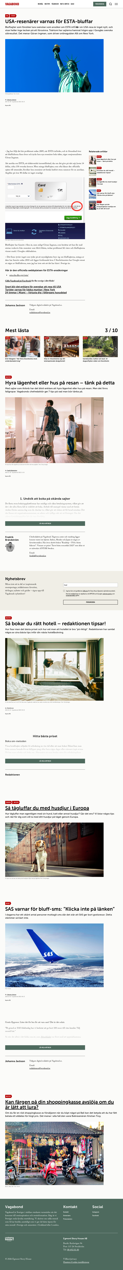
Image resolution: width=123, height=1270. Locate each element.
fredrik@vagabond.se (37, 556)
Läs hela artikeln (45, 523)
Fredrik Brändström (12, 470)
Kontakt (66, 1212)
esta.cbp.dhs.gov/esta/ (18, 275)
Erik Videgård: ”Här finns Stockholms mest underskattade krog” (21, 360)
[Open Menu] (116, 4)
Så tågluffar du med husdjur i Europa (107, 183)
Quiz (72, 4)
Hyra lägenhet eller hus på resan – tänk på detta (106, 160)
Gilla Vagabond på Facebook (18, 281)
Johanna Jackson (11, 100)
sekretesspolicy (107, 594)
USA (7, 16)
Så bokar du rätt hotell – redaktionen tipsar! (106, 171)
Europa (8, 802)
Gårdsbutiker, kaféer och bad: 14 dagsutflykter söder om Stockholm (96, 360)
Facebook (95, 1215)
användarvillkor (70, 595)
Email (65, 585)
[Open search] (110, 4)
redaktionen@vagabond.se (39, 312)
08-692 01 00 (73, 1250)
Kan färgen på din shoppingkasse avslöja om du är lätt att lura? (106, 206)
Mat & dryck (64, 4)
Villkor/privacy (70, 1259)
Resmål (40, 4)
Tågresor (55, 4)
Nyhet (13, 16)
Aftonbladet (46, 1037)
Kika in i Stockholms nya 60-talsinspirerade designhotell (55, 360)
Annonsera (66, 1215)
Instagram (95, 1212)
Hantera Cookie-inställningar (76, 1262)
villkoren (85, 591)
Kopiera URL (8, 105)
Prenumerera (99, 4)
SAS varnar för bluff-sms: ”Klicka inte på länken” (106, 194)
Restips (47, 4)
